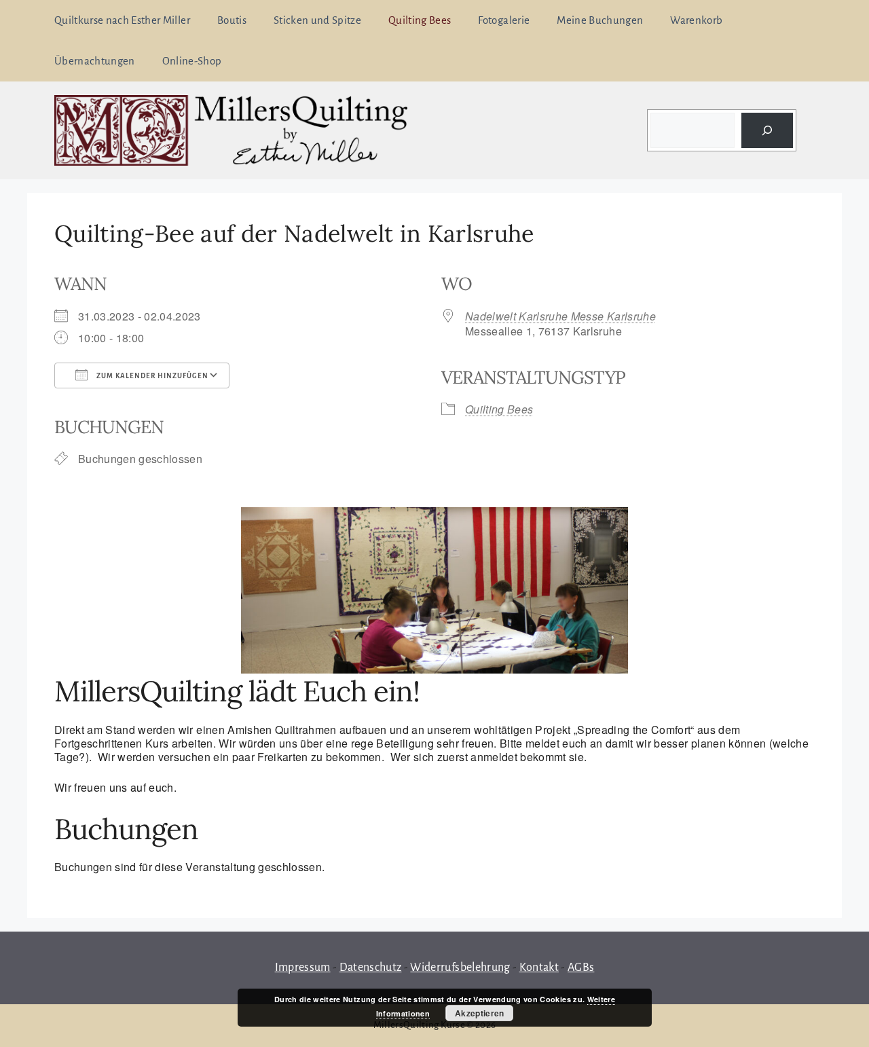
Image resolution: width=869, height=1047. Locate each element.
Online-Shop (192, 61)
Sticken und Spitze (317, 20)
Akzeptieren (479, 1013)
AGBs (581, 967)
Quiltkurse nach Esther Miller (122, 20)
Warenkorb (696, 20)
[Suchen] (767, 130)
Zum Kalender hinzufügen (151, 376)
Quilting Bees (419, 20)
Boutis (231, 20)
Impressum (303, 967)
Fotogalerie (504, 20)
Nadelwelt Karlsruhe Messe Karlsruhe (560, 316)
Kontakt (539, 967)
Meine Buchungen (600, 20)
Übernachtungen (94, 61)
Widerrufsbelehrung (460, 967)
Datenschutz (370, 967)
